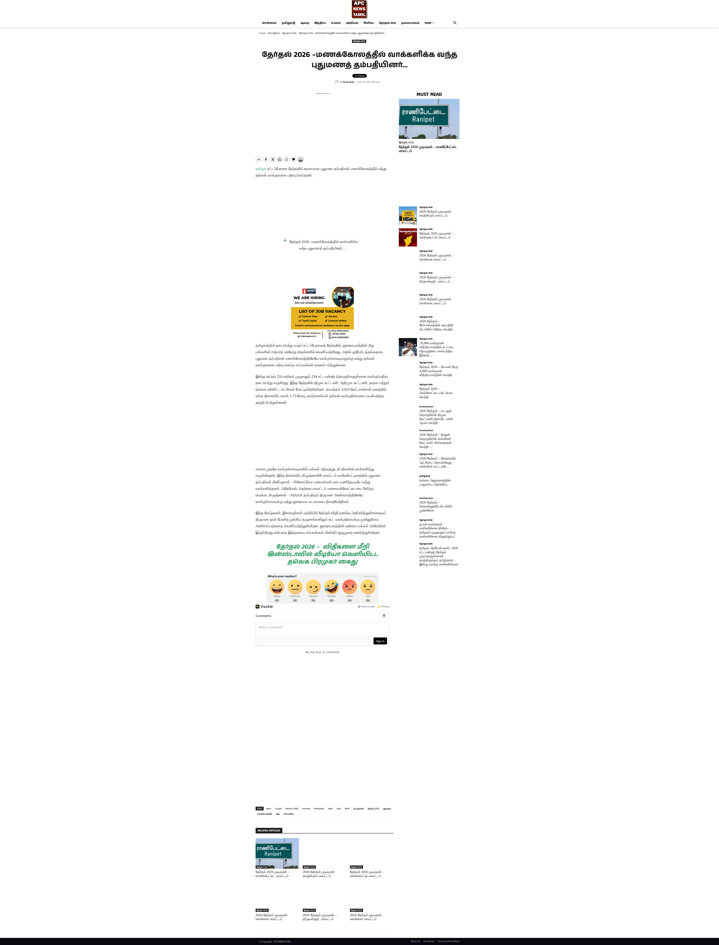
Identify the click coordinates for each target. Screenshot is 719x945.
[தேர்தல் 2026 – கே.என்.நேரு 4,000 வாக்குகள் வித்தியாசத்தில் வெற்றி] (408, 371)
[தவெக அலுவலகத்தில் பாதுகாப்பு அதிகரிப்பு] (408, 484)
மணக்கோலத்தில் (264, 813)
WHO (347, 808)
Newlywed (319, 808)
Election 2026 (292, 808)
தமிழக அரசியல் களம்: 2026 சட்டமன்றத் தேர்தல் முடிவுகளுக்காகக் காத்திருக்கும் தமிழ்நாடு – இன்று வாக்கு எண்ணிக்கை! (439, 556)
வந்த (278, 813)
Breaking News (426, 407)
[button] (454, 23)
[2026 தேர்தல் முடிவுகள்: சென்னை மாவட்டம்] (277, 896)
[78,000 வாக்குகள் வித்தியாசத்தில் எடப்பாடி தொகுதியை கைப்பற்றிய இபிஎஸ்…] (408, 347)
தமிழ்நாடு (424, 476)
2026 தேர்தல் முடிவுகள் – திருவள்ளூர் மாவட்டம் (436, 279)
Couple (278, 808)
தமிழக (261, 169)
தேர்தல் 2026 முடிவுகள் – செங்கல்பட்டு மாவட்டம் (367, 874)
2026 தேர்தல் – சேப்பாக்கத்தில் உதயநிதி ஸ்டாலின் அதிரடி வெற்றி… (437, 325)
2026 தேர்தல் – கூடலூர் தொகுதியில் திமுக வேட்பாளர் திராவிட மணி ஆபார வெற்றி (436, 417)
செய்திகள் (274, 33)
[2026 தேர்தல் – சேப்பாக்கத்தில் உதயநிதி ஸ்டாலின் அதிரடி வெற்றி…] (408, 325)
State (330, 808)
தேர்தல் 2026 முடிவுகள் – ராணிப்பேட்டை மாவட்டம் (273, 874)
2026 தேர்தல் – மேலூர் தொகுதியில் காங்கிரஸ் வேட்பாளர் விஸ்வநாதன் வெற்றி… (435, 441)
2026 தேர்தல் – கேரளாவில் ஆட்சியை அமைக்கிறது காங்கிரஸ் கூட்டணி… (437, 462)
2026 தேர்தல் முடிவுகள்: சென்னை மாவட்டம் (435, 257)
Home (262, 33)
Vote (338, 808)
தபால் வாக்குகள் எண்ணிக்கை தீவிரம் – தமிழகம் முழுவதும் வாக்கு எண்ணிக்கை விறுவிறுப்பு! (437, 530)
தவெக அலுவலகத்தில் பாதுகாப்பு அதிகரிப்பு (435, 482)
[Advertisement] (322, 121)
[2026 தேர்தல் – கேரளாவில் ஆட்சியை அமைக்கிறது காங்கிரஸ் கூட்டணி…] (408, 462)
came (268, 808)
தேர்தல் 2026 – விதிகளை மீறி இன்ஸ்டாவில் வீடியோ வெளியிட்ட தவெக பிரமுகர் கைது (322, 554)
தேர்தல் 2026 (289, 33)
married (306, 808)
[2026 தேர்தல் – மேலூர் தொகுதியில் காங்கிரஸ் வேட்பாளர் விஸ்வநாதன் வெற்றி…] (408, 439)
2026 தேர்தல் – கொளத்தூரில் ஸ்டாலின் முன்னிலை (435, 506)
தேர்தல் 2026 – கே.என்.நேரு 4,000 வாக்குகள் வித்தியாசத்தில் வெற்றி (438, 371)
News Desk (348, 81)
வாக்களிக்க (289, 813)
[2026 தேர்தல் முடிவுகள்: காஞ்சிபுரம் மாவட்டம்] (324, 853)
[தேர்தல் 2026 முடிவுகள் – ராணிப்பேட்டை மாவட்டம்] (277, 853)
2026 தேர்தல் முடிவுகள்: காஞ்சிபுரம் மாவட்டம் (319, 874)
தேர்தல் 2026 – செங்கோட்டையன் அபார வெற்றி (436, 393)
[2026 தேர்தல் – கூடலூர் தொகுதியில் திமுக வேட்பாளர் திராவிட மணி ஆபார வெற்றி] (408, 415)
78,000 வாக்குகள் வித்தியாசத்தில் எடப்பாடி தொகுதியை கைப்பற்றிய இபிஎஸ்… (436, 349)
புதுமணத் (387, 808)
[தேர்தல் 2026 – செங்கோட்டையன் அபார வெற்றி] (408, 393)
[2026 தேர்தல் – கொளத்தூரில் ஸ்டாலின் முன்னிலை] (408, 506)
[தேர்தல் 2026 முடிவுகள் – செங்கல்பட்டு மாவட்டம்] (371, 853)
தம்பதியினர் (359, 808)
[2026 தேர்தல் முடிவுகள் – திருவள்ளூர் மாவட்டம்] (324, 896)
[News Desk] (337, 82)
